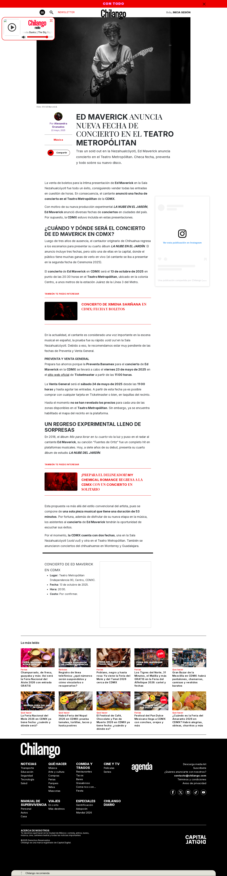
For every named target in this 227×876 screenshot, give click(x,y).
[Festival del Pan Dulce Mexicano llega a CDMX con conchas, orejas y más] (151, 700)
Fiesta (79, 790)
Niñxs (51, 787)
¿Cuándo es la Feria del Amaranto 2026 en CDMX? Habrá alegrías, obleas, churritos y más (187, 720)
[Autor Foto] (58, 117)
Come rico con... (86, 786)
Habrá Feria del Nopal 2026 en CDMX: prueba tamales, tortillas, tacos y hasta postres (75, 720)
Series (107, 771)
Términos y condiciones (191, 779)
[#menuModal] (42, 12)
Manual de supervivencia (34, 803)
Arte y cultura (56, 771)
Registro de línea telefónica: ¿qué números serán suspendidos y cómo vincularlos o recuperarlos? (75, 679)
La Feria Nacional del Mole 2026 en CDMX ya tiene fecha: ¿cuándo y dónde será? (36, 720)
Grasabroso (83, 783)
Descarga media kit (194, 764)
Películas (109, 768)
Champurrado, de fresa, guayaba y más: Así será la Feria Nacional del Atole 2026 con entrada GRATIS (37, 679)
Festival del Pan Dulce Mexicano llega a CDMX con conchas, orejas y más (150, 720)
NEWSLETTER (66, 12)
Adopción (82, 808)
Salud (24, 783)
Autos (24, 812)
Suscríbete (199, 768)
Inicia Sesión (181, 12)
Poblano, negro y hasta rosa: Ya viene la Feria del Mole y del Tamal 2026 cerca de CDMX (113, 677)
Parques (53, 783)
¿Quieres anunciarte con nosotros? (185, 771)
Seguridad (27, 775)
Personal (26, 808)
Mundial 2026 (84, 812)
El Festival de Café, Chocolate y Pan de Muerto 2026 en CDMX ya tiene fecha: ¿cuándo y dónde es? (113, 722)
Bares (79, 779)
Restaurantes (84, 771)
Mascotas (54, 790)
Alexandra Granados (59, 125)
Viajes (54, 801)
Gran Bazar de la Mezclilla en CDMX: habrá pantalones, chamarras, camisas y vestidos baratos (189, 679)
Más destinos (56, 808)
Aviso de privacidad (194, 783)
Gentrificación (84, 805)
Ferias (24, 669)
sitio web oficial (58, 374)
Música (58, 139)
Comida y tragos (84, 766)
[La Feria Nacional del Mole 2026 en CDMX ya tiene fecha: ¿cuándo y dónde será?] (38, 700)
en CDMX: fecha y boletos (114, 306)
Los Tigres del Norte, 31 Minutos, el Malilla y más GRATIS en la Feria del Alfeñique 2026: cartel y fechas (150, 679)
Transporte (27, 768)
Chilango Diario (112, 803)
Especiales (85, 801)
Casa (24, 816)
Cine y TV (112, 764)
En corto (53, 805)
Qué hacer (177, 669)
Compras (53, 775)
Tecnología (27, 779)
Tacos (80, 775)
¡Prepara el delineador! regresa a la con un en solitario (112, 481)
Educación (27, 771)
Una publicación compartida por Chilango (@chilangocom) (188, 280)
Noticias (63, 669)
